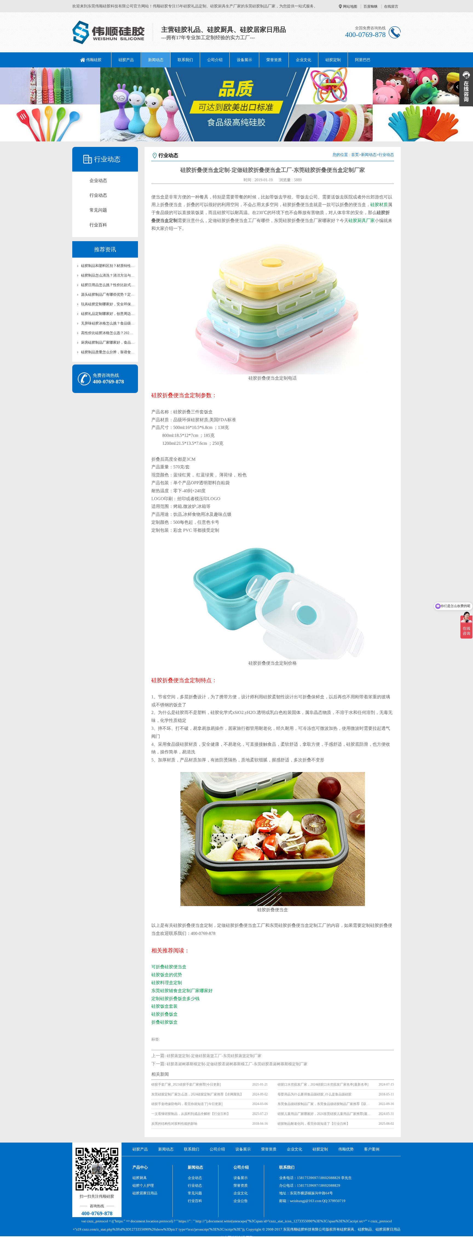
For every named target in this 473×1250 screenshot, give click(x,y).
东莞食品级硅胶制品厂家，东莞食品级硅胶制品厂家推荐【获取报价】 (324, 1104)
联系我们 (185, 60)
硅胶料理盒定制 (166, 982)
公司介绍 (215, 60)
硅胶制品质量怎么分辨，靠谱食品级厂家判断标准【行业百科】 (108, 352)
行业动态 (98, 195)
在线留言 (391, 6)
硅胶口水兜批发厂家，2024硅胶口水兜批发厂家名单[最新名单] (323, 1084)
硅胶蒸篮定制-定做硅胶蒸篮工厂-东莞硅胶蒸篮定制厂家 (214, 1056)
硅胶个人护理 (143, 1185)
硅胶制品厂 (240, 1237)
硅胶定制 (333, 60)
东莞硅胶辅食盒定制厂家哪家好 (182, 990)
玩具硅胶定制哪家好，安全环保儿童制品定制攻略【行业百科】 (108, 304)
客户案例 (371, 1149)
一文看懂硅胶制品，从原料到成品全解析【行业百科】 (190, 1114)
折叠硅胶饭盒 (164, 1022)
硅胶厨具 (139, 1178)
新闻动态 (155, 60)
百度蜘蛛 (371, 6)
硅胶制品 (365, 1229)
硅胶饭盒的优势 (166, 974)
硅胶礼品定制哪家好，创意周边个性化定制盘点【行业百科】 (108, 314)
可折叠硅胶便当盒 (168, 966)
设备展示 (244, 60)
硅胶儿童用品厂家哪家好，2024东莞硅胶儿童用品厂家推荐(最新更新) (324, 1114)
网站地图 (350, 6)
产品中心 (140, 1167)
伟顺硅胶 (94, 60)
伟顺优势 (346, 1149)
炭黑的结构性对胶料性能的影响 (174, 1124)
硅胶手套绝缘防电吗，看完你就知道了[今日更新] (187, 1104)
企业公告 (240, 1201)
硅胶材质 (379, 204)
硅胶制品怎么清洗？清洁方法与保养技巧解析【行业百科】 (108, 275)
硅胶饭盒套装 (164, 1006)
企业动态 (98, 180)
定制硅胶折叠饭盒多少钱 (175, 998)
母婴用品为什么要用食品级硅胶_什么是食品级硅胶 (314, 1094)
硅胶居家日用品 (144, 1193)
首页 (355, 155)
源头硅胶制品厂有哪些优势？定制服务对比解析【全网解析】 (108, 294)
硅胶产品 (126, 60)
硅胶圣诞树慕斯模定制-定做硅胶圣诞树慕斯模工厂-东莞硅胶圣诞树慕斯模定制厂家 (237, 1064)
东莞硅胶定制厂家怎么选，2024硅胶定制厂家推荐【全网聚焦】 (197, 1094)
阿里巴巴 (362, 60)
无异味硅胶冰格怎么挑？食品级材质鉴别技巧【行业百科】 (108, 323)
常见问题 (98, 210)
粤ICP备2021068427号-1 (282, 1246)
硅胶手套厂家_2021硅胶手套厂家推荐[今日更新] (186, 1084)
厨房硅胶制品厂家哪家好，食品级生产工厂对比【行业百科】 (108, 342)
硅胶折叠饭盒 (164, 1014)
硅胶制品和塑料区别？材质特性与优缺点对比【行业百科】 (108, 266)
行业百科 (98, 225)
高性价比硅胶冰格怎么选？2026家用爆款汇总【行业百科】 (108, 333)
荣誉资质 (274, 60)
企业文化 (303, 60)
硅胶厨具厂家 (361, 220)
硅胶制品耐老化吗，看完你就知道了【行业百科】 (314, 1124)
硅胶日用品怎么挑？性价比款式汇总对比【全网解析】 (108, 285)
